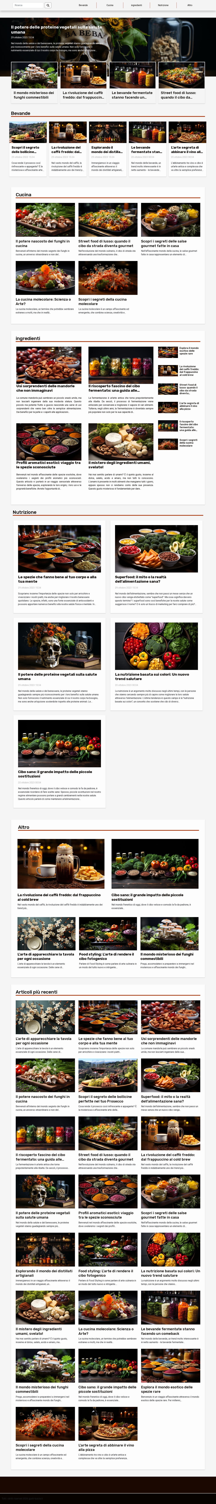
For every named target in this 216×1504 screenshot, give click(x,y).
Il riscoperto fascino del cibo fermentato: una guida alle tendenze (114, 390)
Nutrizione (163, 5)
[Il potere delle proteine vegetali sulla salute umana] (59, 646)
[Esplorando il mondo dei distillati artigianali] (108, 132)
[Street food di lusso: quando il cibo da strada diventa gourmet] (182, 75)
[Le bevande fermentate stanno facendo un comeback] (132, 75)
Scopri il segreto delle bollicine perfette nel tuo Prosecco (25, 154)
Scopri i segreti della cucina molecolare (188, 443)
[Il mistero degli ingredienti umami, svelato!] (121, 442)
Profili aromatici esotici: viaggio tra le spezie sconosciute (48, 465)
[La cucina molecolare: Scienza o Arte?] (45, 277)
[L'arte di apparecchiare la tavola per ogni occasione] (46, 933)
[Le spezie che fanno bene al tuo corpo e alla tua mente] (59, 548)
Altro (189, 5)
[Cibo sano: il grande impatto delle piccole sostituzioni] (59, 743)
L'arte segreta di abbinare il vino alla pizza (187, 151)
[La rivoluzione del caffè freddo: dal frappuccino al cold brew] (83, 75)
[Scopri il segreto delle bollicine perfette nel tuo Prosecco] (28, 132)
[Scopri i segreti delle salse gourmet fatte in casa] (170, 219)
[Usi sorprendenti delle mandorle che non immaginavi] (48, 365)
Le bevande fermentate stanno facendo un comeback (132, 97)
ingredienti (136, 5)
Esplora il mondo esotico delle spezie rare (189, 351)
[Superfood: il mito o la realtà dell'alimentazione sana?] (156, 548)
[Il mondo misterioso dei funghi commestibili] (34, 75)
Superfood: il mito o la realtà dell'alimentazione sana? (140, 579)
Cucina (110, 5)
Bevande (83, 5)
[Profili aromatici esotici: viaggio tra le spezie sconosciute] (48, 442)
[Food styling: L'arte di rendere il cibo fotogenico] (108, 933)
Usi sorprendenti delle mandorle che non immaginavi (45, 388)
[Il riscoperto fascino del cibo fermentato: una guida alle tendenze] (121, 365)
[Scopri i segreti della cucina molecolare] (108, 277)
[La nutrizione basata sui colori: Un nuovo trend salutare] (156, 646)
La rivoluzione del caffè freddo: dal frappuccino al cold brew (83, 97)
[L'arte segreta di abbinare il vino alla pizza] (187, 132)
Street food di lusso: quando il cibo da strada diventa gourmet (181, 97)
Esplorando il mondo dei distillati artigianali (107, 151)
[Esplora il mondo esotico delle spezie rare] (168, 352)
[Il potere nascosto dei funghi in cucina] (45, 219)
